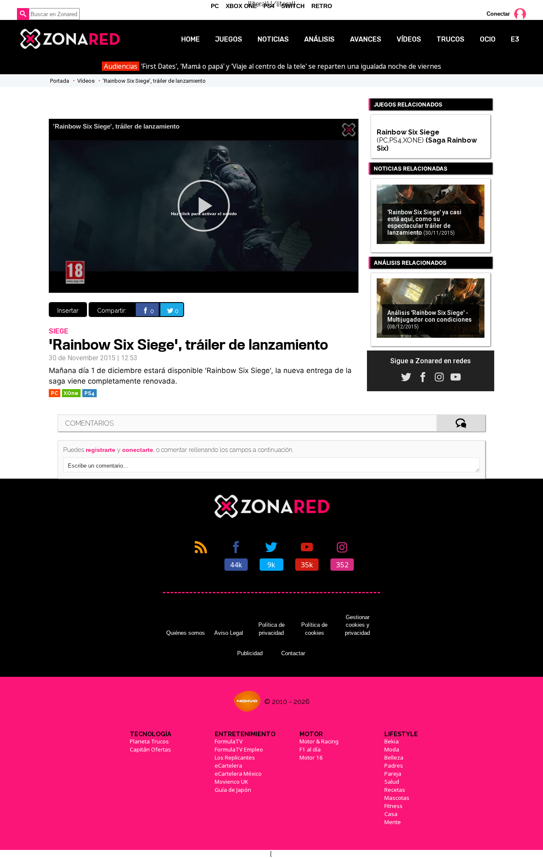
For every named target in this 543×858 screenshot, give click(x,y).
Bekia (391, 741)
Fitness (393, 806)
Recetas (394, 790)
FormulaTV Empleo (239, 749)
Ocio (487, 39)
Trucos (451, 39)
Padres (393, 765)
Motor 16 (311, 757)
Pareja (392, 773)
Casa (390, 814)
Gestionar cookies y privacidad (357, 625)
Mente (392, 822)
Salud (391, 781)
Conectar (498, 14)
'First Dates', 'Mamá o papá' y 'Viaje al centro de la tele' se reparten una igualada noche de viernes (272, 66)
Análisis (319, 39)
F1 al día (310, 749)
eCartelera (228, 765)
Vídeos (409, 39)
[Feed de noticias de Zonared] (201, 555)
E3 (515, 39)
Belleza (393, 757)
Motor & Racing (319, 741)
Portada (59, 81)
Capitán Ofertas (150, 749)
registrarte (100, 449)
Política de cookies (314, 629)
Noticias (273, 39)
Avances (365, 39)
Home (190, 39)
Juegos (228, 39)
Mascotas (396, 798)
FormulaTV (229, 741)
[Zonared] (69, 39)
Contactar (293, 653)
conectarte (137, 449)
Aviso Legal (228, 633)
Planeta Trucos (149, 741)
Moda (391, 749)
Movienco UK (231, 781)
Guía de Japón (233, 790)
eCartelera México (238, 773)
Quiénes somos (185, 633)
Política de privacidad (271, 629)
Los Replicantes (235, 757)
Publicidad (250, 653)
